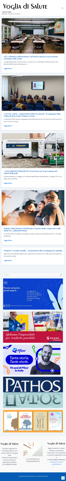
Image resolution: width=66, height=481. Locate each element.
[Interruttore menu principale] (62, 8)
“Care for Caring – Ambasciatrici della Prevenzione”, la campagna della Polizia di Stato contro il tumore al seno (32, 115)
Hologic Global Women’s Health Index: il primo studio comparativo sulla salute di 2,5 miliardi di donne (32, 229)
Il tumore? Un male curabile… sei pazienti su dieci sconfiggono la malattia (33, 250)
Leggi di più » (8, 68)
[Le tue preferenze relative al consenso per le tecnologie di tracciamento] (63, 478)
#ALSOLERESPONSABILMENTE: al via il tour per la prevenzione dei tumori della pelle (30, 172)
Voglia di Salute (7, 12)
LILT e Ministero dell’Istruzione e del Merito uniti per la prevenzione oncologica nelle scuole (31, 57)
